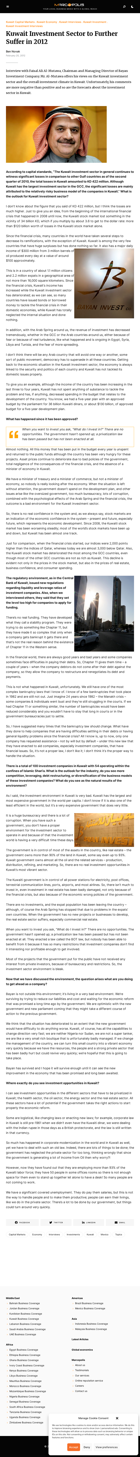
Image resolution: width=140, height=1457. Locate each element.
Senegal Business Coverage (24, 1401)
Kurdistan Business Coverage (25, 1313)
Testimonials (82, 1370)
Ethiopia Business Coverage (24, 1355)
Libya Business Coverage (23, 1375)
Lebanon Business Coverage (25, 1323)
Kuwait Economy (47, 22)
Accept (73, 1447)
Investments (73, 1234)
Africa (9, 1344)
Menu (7, 6)
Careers (79, 1385)
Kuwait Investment (94, 22)
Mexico (104, 1234)
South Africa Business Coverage (27, 1406)
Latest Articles (80, 1339)
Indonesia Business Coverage (91, 1323)
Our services (82, 1375)
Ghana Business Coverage (24, 1360)
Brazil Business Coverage (89, 1303)
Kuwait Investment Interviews (24, 26)
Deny (87, 1447)
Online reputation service (89, 1380)
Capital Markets (17, 1234)
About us (80, 1365)
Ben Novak (13, 51)
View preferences (107, 1447)
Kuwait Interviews (70, 22)
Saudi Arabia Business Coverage (27, 1329)
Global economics (82, 1349)
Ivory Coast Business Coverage (26, 1365)
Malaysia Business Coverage (91, 1329)
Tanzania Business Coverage (25, 1412)
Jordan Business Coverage (24, 1308)
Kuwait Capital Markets (20, 22)
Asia (74, 1318)
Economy (37, 1234)
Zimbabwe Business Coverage (26, 1422)
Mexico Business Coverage (90, 1308)
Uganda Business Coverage (24, 1417)
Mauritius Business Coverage (25, 1380)
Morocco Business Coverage (25, 1386)
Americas (77, 1298)
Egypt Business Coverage (23, 1349)
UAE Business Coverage (22, 1334)
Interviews (54, 1234)
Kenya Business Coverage (23, 1370)
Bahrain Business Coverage (24, 1303)
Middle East (13, 1298)
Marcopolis (78, 1359)
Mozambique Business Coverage (27, 1391)
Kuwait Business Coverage (24, 1318)
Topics (118, 1234)
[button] (117, 1418)
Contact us (81, 1391)
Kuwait (90, 1234)
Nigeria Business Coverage (24, 1396)
